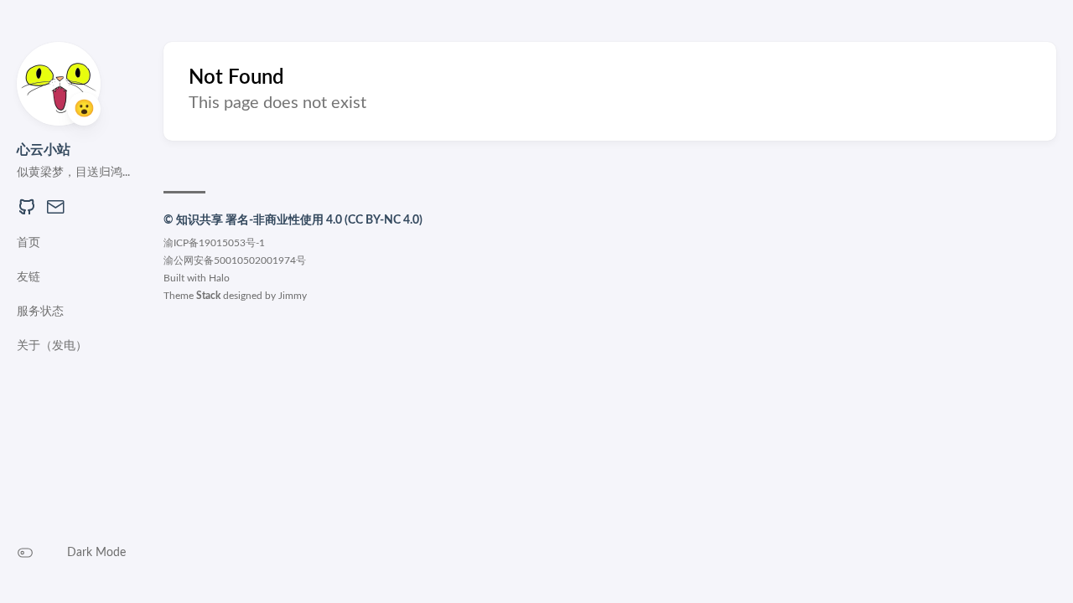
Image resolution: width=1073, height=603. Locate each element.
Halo (219, 278)
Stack (208, 296)
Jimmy (292, 296)
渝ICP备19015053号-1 (214, 243)
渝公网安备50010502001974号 (234, 260)
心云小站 (43, 150)
